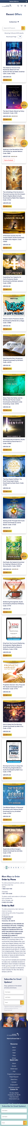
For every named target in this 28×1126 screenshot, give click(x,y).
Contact (14, 1082)
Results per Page (11, 36)
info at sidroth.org (14, 1099)
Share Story (14, 1079)
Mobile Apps (14, 1069)
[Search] (23, 28)
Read (14, 1053)
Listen (14, 1050)
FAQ (14, 1071)
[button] (26, 1)
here (9, 966)
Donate (14, 1066)
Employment (14, 1085)
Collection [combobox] (13, 22)
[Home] (6, 6)
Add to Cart (8, 80)
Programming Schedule (14, 1074)
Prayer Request (14, 1077)
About (14, 1063)
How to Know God (13, 1038)
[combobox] (14, 28)
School (14, 1058)
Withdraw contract (14, 1087)
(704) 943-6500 (14, 1097)
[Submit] (22, 1002)
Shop (14, 1055)
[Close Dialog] (26, 1105)
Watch (14, 1047)
